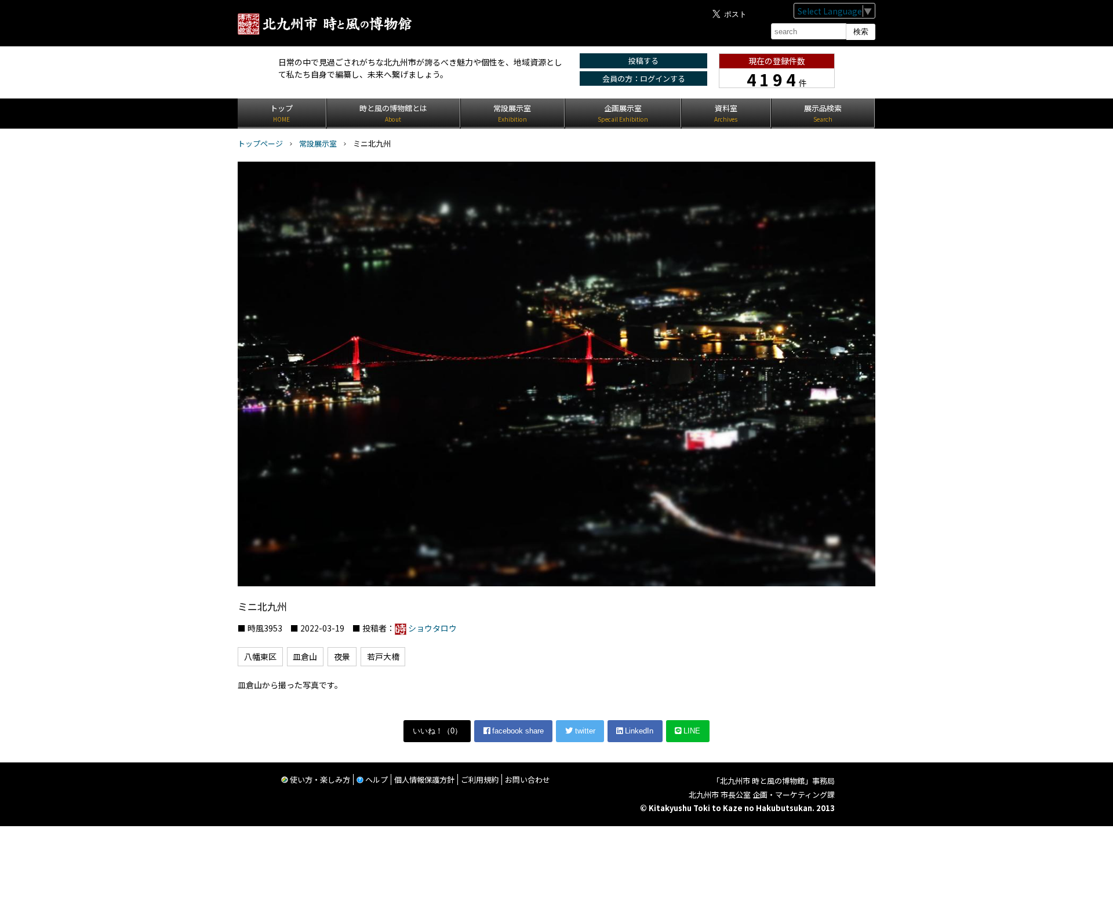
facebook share (517, 731)
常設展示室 (318, 143)
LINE (690, 731)
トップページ (260, 143)
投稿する (643, 60)
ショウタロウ (432, 628)
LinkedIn (638, 731)
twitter (584, 731)
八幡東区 (260, 656)
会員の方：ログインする (643, 78)
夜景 (342, 656)
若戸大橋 (383, 656)
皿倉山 (305, 656)
